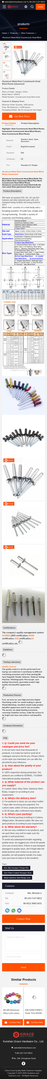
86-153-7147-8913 (37, 2)
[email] (19, 910)
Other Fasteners (27, 33)
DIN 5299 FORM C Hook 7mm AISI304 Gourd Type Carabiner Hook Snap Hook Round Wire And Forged (12, 1012)
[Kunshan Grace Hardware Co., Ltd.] (13, 7)
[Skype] (7, 910)
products (14, 33)
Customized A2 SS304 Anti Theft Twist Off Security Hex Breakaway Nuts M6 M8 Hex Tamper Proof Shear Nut (34, 1012)
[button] (7, 77)
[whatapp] (13, 910)
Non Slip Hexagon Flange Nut (16, 868)
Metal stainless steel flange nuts (17, 878)
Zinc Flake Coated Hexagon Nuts (17, 873)
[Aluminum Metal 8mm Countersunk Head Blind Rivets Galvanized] (29, 61)
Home (4, 33)
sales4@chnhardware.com (16, 2)
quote (40, 7)
